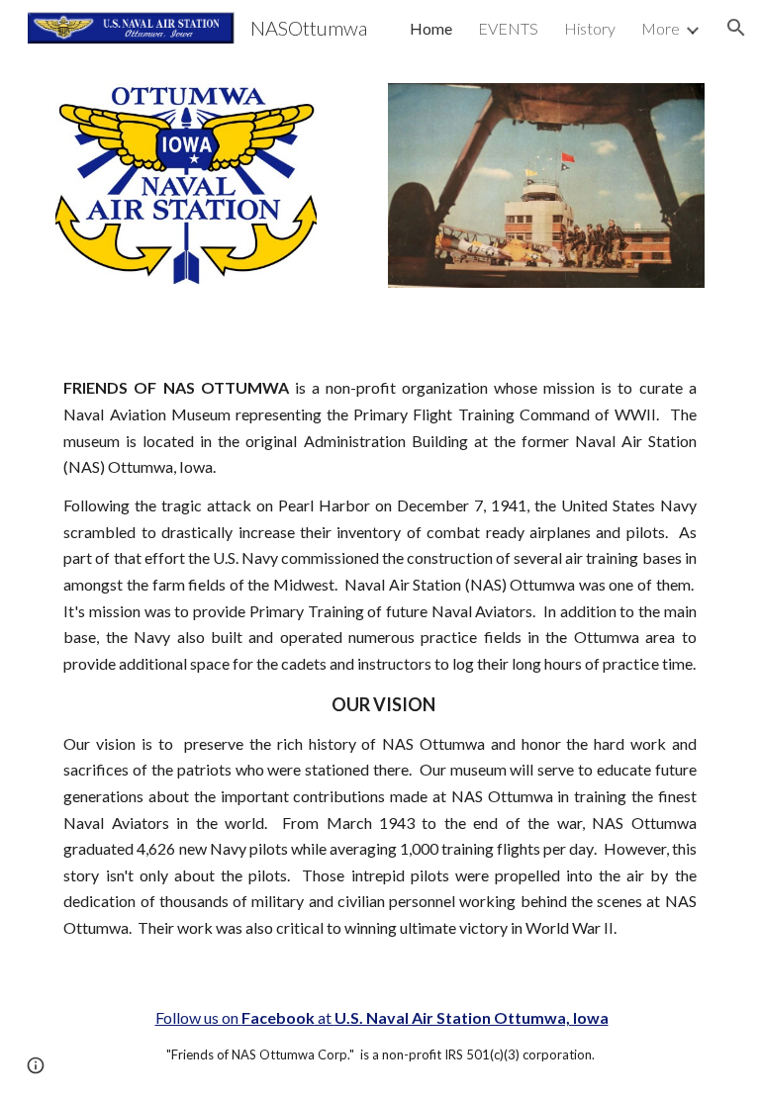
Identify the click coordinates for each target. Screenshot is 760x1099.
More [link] (660, 28)
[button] (736, 27)
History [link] (590, 28)
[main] (379, 658)
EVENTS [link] (508, 28)
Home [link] (431, 28)
